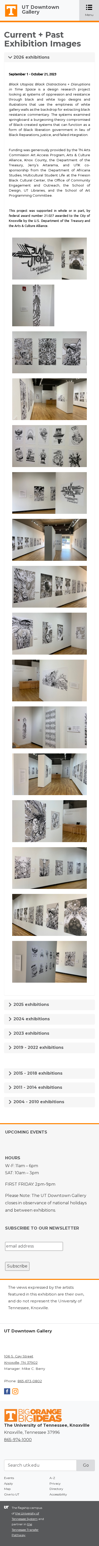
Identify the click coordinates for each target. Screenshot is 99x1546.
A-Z (52, 1478)
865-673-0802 (30, 1381)
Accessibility (58, 1494)
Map (7, 1489)
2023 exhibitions (30, 1033)
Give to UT (11, 1494)
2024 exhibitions (31, 1019)
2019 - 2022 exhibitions (37, 1047)
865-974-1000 (18, 1439)
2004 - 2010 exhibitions (38, 1101)
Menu (92, 11)
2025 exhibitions (30, 1004)
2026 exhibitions (31, 57)
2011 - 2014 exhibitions (37, 1087)
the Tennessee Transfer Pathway (25, 1529)
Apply (8, 1483)
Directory (56, 1489)
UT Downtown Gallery (40, 9)
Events (9, 1478)
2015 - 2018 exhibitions (37, 1073)
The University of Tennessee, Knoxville (9, 16)
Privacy (55, 1483)
